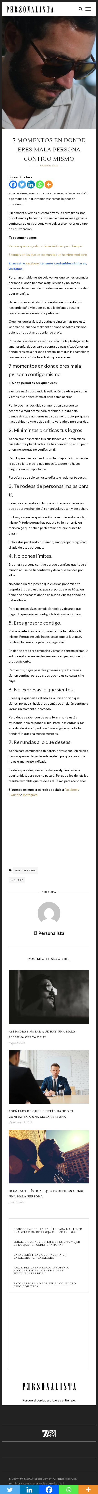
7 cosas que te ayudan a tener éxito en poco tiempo (45, 246)
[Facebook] (13, 184)
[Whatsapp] (40, 184)
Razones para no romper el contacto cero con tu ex (44, 1285)
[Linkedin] (31, 184)
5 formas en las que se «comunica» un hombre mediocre (48, 254)
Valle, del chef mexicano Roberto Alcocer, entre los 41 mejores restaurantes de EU (41, 1270)
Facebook (32, 263)
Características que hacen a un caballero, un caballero (40, 1256)
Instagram (30, 795)
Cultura (49, 892)
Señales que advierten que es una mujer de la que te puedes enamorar (46, 1243)
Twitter (14, 795)
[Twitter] (22, 184)
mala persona (25, 870)
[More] (49, 184)
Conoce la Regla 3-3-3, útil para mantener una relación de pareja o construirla (47, 1231)
